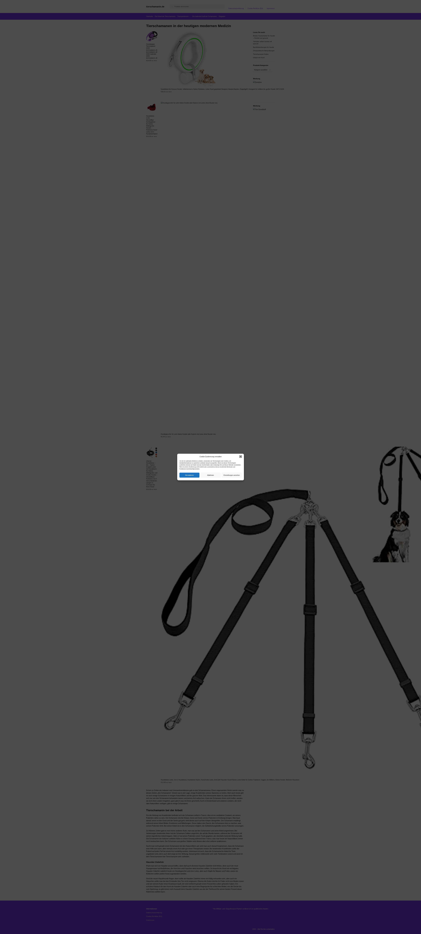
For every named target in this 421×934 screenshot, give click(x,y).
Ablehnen (210, 475)
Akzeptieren (189, 475)
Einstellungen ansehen (232, 475)
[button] (241, 456)
